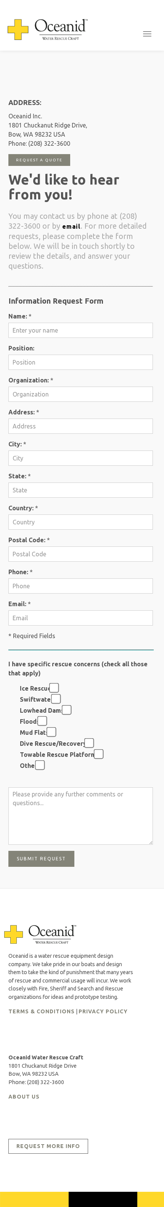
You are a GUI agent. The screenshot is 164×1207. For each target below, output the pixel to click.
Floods (28, 721)
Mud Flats (33, 732)
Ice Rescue (34, 688)
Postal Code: (26, 540)
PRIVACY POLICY (103, 1011)
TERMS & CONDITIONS (41, 1011)
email (71, 226)
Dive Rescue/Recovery (52, 743)
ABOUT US (24, 1097)
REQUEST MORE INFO (48, 1146)
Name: (17, 316)
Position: (21, 348)
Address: (21, 412)
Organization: (28, 380)
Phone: (18, 571)
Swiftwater (35, 699)
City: (15, 444)
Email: (17, 603)
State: (17, 476)
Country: (21, 508)
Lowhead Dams (40, 710)
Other (27, 765)
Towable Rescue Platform (56, 754)
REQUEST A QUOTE (39, 160)
